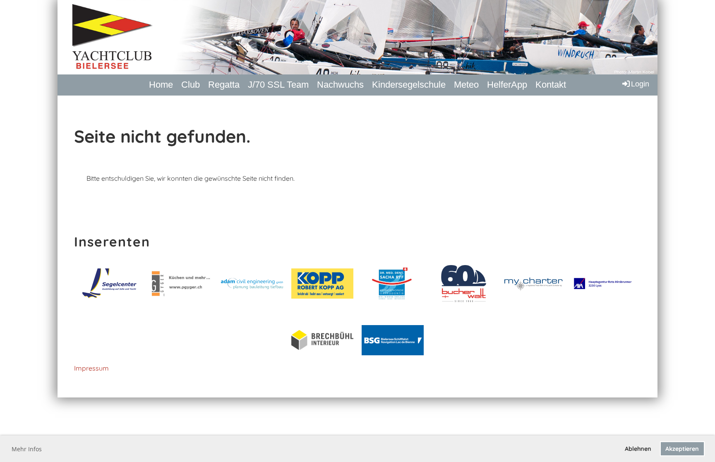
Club (190, 84)
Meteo (466, 84)
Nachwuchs (340, 84)
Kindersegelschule (409, 84)
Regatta (224, 84)
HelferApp (507, 84)
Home (161, 84)
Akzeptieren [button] (682, 448)
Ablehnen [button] (638, 448)
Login (640, 84)
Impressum (91, 368)
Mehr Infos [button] (27, 449)
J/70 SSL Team (278, 84)
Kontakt (550, 84)
